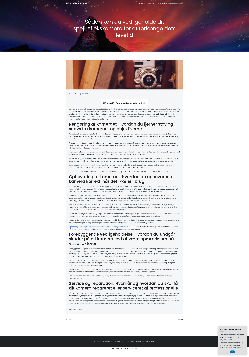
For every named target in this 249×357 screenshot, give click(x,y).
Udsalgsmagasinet (77, 3)
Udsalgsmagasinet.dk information (170, 3)
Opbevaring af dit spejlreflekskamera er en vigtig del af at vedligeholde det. (98, 227)
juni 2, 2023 (84, 94)
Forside (142, 3)
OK (232, 352)
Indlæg (151, 3)
